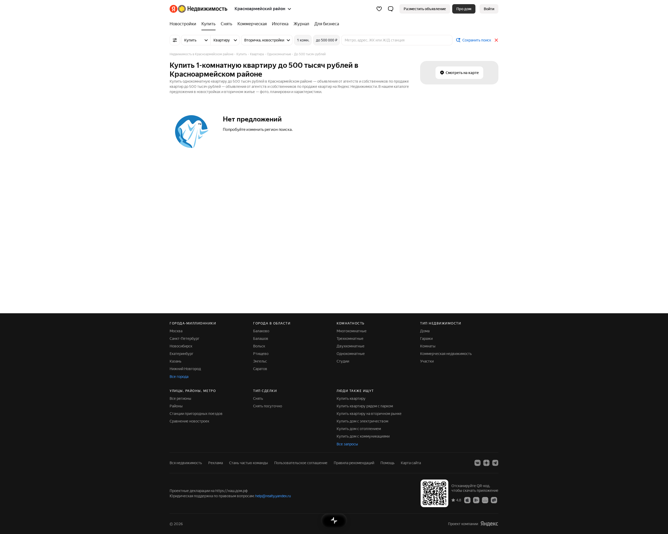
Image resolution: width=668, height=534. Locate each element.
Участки (427, 361)
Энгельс (260, 361)
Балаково (261, 331)
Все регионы (180, 398)
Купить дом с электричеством (362, 421)
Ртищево (261, 354)
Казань (175, 361)
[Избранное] (379, 9)
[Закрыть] (496, 40)
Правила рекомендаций (354, 463)
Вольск (259, 346)
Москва (176, 331)
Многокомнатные (352, 331)
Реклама (215, 463)
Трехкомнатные (350, 338)
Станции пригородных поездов (196, 414)
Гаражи (426, 338)
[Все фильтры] (175, 40)
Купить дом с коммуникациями (363, 436)
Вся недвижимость (186, 463)
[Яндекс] (489, 523)
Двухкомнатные (351, 346)
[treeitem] (184, 24)
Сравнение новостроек (189, 421)
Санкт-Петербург (184, 338)
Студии (343, 361)
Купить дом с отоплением (359, 429)
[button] (390, 9)
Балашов (260, 338)
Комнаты (428, 346)
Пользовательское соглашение (300, 463)
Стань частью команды (248, 463)
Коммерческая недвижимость (446, 354)
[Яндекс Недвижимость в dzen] (486, 463)
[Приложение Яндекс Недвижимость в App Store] (467, 500)
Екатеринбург (181, 354)
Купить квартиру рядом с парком (365, 406)
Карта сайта (411, 463)
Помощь (387, 463)
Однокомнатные (351, 354)
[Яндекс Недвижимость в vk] (477, 463)
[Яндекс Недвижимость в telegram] (495, 463)
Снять (258, 398)
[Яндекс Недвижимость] (198, 9)
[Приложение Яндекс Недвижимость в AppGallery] (485, 500)
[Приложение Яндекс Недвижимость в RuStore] (494, 500)
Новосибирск (181, 346)
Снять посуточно (267, 406)
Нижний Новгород (185, 369)
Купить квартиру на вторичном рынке (369, 414)
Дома (425, 331)
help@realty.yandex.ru (273, 496)
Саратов (260, 369)
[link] (489, 9)
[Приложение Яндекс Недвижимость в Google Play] (476, 500)
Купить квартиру (351, 398)
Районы (176, 406)
